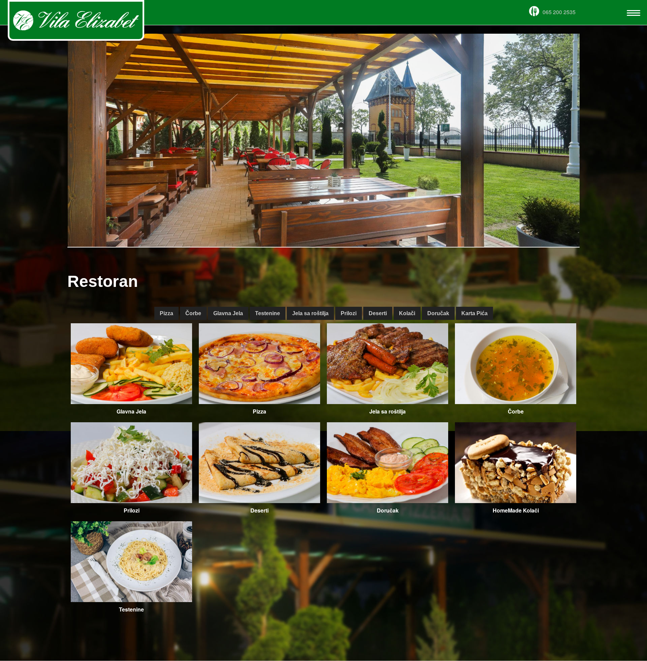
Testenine (267, 313)
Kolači (407, 313)
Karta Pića (474, 313)
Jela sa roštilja (310, 313)
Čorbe (193, 313)
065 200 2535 (559, 12)
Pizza (166, 313)
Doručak (438, 313)
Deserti (378, 313)
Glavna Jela (228, 313)
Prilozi (349, 313)
